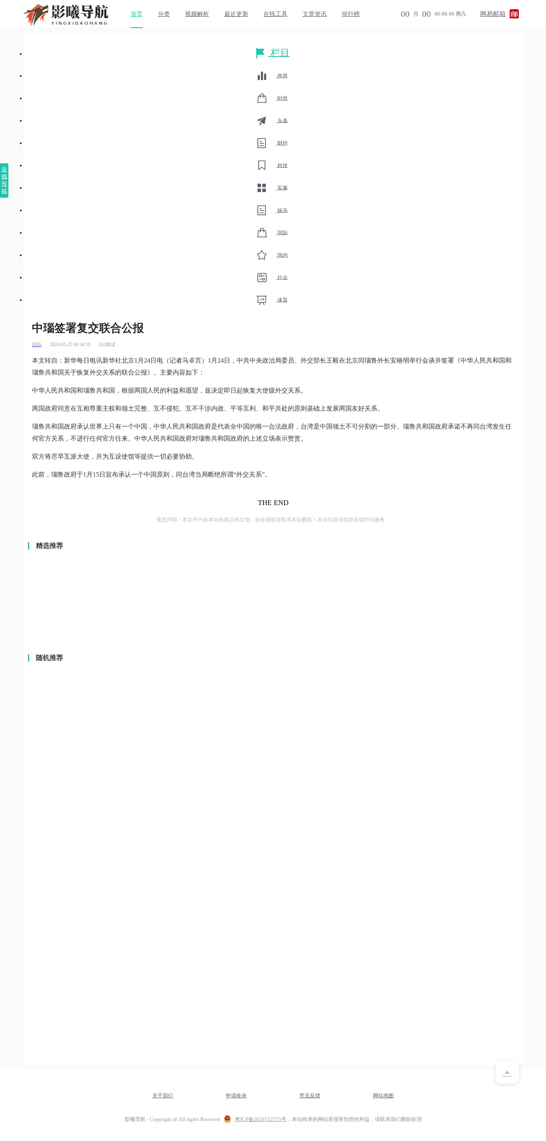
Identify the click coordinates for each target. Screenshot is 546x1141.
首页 (137, 14)
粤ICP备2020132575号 (261, 1119)
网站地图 (383, 1096)
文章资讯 (315, 14)
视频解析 (197, 14)
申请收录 (236, 1096)
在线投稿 (4, 180)
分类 (164, 14)
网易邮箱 (493, 13)
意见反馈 (309, 1096)
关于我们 (162, 1096)
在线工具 (275, 14)
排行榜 (351, 14)
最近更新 (236, 14)
